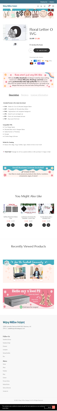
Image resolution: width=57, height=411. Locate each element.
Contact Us (5, 391)
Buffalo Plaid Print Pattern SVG (11, 217)
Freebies (5, 370)
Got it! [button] (49, 407)
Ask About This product (37, 45)
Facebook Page (6, 342)
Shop (4, 367)
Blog (4, 374)
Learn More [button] (5, 408)
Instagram (5, 349)
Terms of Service (7, 387)
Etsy (4, 356)
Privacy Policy (6, 381)
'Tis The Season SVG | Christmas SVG (46, 217)
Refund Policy (6, 384)
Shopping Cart (43, 1)
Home (4, 364)
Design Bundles (6, 353)
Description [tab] (14, 95)
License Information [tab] (39, 95)
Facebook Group (7, 339)
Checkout (52, 1)
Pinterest (5, 346)
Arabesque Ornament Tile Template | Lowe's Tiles (28, 217)
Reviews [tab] (24, 95)
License (4, 377)
